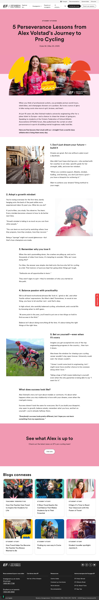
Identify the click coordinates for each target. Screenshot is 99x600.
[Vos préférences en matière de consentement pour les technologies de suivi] (3, 596)
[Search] (65, 6)
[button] (49, 451)
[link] (11, 6)
